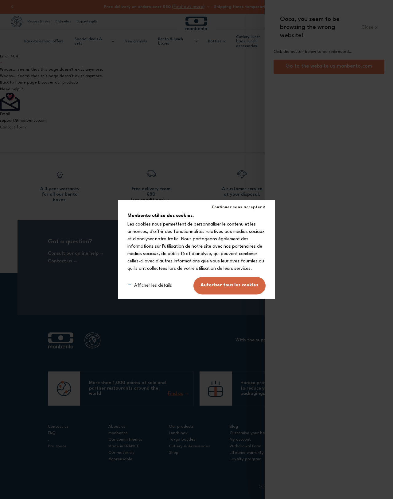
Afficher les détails (153, 285)
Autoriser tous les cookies (229, 285)
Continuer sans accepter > (239, 207)
